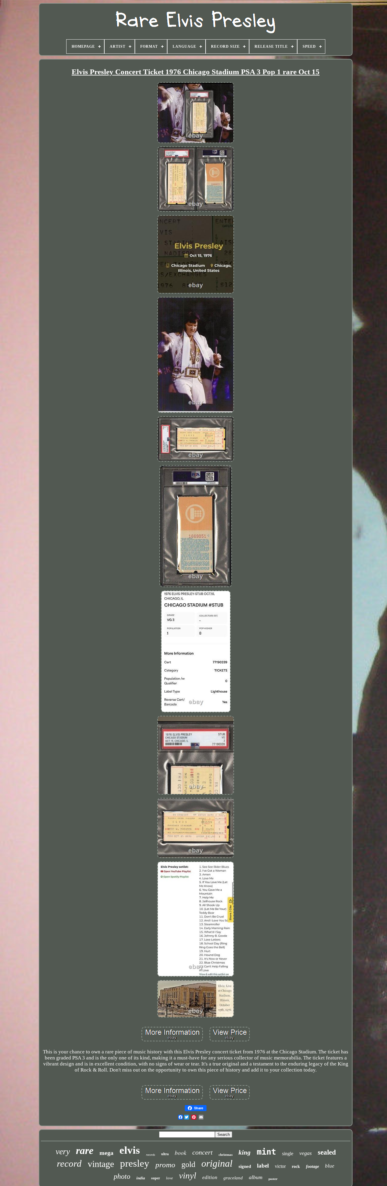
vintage (101, 1164)
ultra (165, 1154)
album (255, 1177)
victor (280, 1166)
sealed (327, 1152)
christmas (226, 1154)
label (263, 1165)
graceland (233, 1177)
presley (134, 1163)
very (63, 1151)
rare (84, 1150)
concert (202, 1152)
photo (122, 1176)
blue (329, 1166)
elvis (129, 1150)
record (69, 1163)
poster (273, 1179)
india (140, 1178)
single (287, 1153)
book (180, 1152)
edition (209, 1177)
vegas (305, 1153)
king (245, 1152)
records (150, 1154)
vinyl (187, 1175)
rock (296, 1166)
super (155, 1178)
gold (188, 1164)
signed (245, 1166)
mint (266, 1151)
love (169, 1178)
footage (312, 1166)
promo (165, 1165)
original (217, 1163)
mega (106, 1152)
